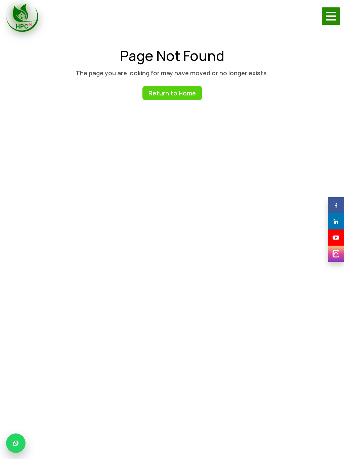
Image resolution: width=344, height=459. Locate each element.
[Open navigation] (331, 16)
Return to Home (172, 93)
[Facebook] (336, 205)
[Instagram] (336, 254)
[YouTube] (336, 238)
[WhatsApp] (16, 443)
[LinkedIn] (336, 221)
